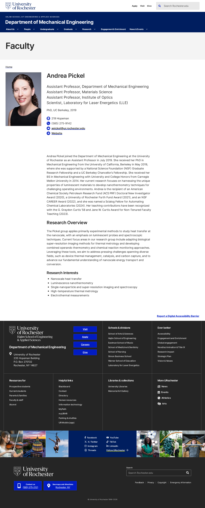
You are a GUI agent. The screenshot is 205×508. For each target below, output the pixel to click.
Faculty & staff (16, 400)
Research (86, 29)
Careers (85, 344)
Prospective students (19, 386)
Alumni (12, 404)
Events (164, 392)
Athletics (166, 397)
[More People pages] (34, 29)
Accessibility (164, 333)
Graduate (68, 29)
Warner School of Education (122, 360)
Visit (142, 6)
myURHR (63, 413)
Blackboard (64, 386)
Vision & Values (165, 360)
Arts (164, 403)
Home (9, 67)
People (27, 29)
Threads (92, 450)
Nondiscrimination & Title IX (171, 347)
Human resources (67, 400)
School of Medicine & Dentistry (123, 347)
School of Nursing (117, 351)
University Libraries (117, 386)
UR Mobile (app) (67, 422)
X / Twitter (93, 441)
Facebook (92, 437)
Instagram (93, 446)
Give (149, 6)
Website (56, 133)
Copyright (162, 482)
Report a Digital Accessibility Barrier (178, 316)
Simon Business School (119, 356)
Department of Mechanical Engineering (49, 22)
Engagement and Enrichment (172, 338)
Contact (62, 391)
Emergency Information (180, 482)
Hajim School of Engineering (122, 338)
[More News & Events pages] (146, 29)
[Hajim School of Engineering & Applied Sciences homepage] (31, 334)
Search (129, 468)
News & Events (136, 29)
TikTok (113, 441)
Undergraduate (47, 29)
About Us (10, 29)
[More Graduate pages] (76, 29)
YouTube (114, 437)
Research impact (166, 351)
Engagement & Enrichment (113, 29)
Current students (17, 391)
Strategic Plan (164, 356)
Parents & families (18, 395)
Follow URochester (115, 450)
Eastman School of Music (120, 342)
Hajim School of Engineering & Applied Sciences (33, 17)
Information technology (70, 404)
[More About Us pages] (17, 29)
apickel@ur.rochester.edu (68, 128)
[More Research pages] (94, 29)
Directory (63, 395)
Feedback (139, 482)
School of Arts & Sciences (120, 333)
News (164, 386)
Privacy (151, 482)
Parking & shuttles (68, 418)
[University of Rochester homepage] (21, 5)
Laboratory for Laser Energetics (123, 365)
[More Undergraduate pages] (57, 29)
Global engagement (167, 342)
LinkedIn (114, 446)
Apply (134, 6)
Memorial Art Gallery (118, 391)
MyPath (62, 409)
